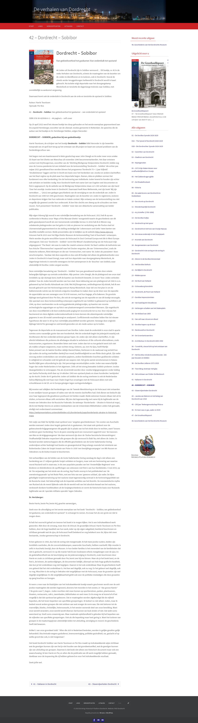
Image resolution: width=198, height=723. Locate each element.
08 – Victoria (136, 187)
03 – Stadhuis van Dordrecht (142, 157)
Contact (112, 703)
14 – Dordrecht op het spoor (142, 223)
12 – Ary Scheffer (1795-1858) (143, 212)
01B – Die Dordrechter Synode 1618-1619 (147, 146)
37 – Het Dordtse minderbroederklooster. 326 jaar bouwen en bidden (149, 356)
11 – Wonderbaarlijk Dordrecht (143, 207)
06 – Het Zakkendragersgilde (143, 176)
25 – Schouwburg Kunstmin (142, 286)
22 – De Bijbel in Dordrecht (142, 270)
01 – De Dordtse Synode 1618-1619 (145, 135)
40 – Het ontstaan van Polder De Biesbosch (148, 374)
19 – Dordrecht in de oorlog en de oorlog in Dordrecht (148, 252)
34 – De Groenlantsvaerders (142, 335)
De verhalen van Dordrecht (62, 9)
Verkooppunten (89, 703)
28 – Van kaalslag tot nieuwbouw (144, 303)
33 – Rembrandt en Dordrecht (143, 330)
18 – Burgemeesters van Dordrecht (145, 245)
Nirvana (102, 713)
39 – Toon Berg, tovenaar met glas (144, 369)
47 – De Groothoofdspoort (142, 415)
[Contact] (98, 720)
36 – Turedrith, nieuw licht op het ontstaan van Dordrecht (149, 348)
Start (71, 703)
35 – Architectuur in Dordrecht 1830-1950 (147, 341)
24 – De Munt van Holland (141, 281)
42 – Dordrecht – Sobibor (143, 385)
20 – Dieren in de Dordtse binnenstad (146, 259)
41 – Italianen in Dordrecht (44, 684)
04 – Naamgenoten (139, 163)
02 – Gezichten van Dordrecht (143, 152)
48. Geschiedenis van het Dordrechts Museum (149, 45)
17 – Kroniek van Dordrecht (142, 239)
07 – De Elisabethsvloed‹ (141, 182)
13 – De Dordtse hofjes (140, 218)
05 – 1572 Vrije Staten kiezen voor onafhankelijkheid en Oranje (144, 169)
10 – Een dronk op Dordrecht (143, 201)
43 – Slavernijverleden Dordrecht (102, 684)
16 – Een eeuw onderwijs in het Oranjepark (148, 234)
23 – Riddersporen (139, 275)
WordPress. (109, 713)
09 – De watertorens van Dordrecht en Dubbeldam (146, 194)
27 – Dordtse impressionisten (143, 297)
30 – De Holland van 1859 (141, 313)
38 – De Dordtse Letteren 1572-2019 (145, 363)
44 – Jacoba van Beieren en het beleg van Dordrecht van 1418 (147, 397)
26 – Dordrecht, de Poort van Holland (146, 292)
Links (78, 703)
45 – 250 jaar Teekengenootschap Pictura (147, 404)
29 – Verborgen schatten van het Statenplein (148, 308)
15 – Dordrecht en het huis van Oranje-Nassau (149, 229)
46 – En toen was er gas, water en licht (146, 410)
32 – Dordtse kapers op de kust (143, 324)
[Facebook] (94, 720)
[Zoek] (128, 703)
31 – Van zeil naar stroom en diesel (145, 319)
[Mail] (102, 720)
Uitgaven (102, 703)
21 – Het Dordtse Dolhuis (141, 264)
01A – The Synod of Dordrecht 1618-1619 (147, 141)
